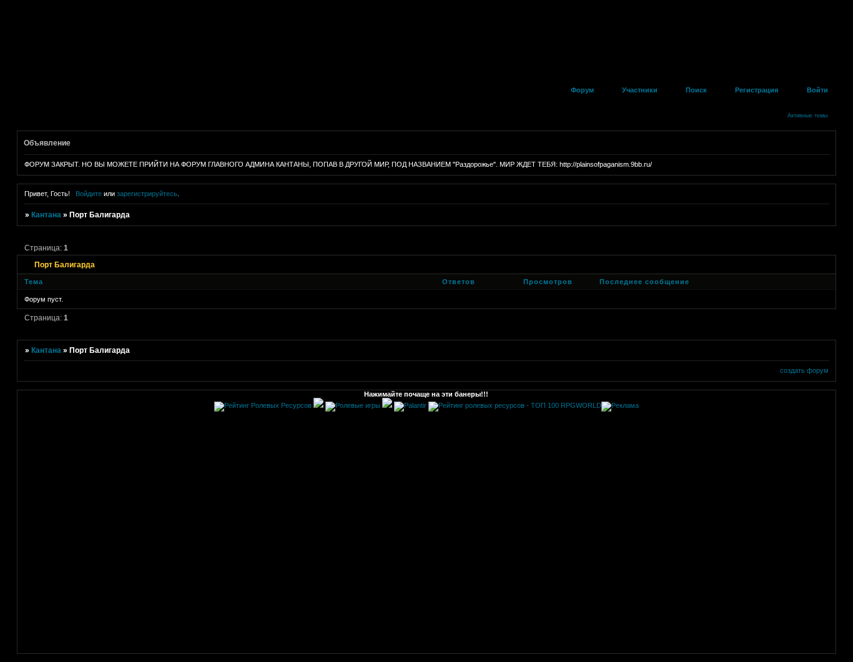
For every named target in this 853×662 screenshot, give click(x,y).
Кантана (46, 214)
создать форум (804, 370)
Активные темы (807, 115)
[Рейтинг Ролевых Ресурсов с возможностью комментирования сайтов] (263, 405)
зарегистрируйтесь (147, 193)
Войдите (89, 193)
